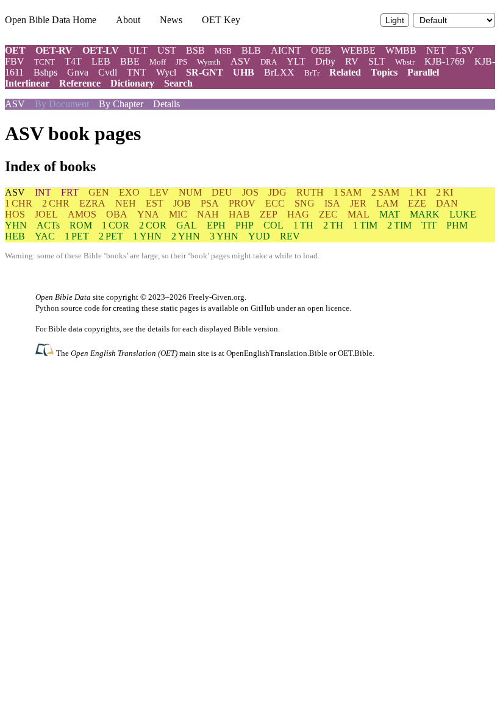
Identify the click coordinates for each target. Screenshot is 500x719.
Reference (80, 83)
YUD (259, 236)
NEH (125, 203)
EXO (129, 192)
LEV (159, 192)
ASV (240, 61)
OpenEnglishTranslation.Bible (276, 353)
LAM (387, 203)
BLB (251, 50)
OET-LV (100, 50)
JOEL (46, 214)
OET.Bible (355, 353)
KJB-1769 (444, 61)
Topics (384, 72)
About (128, 20)
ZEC (328, 214)
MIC (178, 214)
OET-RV (54, 50)
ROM (81, 225)
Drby (325, 61)
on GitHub (257, 308)
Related (345, 72)
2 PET (111, 236)
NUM (190, 192)
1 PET (77, 236)
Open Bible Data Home (50, 20)
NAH (208, 214)
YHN (16, 225)
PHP (244, 225)
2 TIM (399, 225)
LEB (100, 61)
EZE (417, 203)
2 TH (333, 225)
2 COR (152, 225)
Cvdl (107, 72)
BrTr (312, 72)
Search (178, 83)
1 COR (115, 225)
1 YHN (147, 236)
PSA (210, 203)
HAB (239, 214)
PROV (242, 203)
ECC (275, 203)
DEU (222, 192)
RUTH (310, 192)
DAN (447, 203)
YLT (296, 61)
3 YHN (224, 236)
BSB (195, 50)
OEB (321, 50)
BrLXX (279, 72)
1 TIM (365, 225)
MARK (425, 214)
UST (166, 50)
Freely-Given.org (216, 297)
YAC (45, 236)
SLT (376, 61)
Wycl (166, 72)
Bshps (45, 72)
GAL (186, 225)
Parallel (423, 72)
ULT (138, 50)
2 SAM (385, 192)
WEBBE (358, 50)
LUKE (462, 214)
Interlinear (27, 83)
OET (15, 50)
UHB (243, 72)
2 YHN (185, 236)
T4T (73, 61)
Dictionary (132, 83)
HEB (15, 236)
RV (352, 61)
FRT (70, 192)
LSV (464, 50)
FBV (14, 61)
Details (166, 104)
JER (358, 203)
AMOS (82, 214)
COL (273, 225)
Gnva (77, 72)
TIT (429, 225)
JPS (181, 61)
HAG (298, 214)
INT (43, 192)
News (171, 20)
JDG (277, 192)
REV (290, 236)
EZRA (92, 203)
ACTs (48, 225)
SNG (305, 203)
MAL (359, 214)
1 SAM (348, 192)
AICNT (286, 50)
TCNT (44, 61)
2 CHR (56, 203)
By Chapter (121, 104)
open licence (328, 308)
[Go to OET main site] (45, 352)
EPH (216, 225)
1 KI (417, 192)
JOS (250, 192)
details (159, 328)
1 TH (303, 225)
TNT (136, 72)
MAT (389, 214)
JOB (182, 203)
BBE (130, 61)
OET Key (221, 20)
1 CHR (18, 203)
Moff (157, 61)
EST (154, 203)
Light (394, 20)
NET (436, 50)
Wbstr (405, 61)
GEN (98, 192)
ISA (332, 203)
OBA (116, 214)
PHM (457, 225)
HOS (15, 214)
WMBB (400, 50)
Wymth (209, 61)
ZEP (268, 214)
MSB (223, 50)
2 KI (444, 192)
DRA (268, 61)
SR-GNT (204, 72)
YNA (148, 214)
